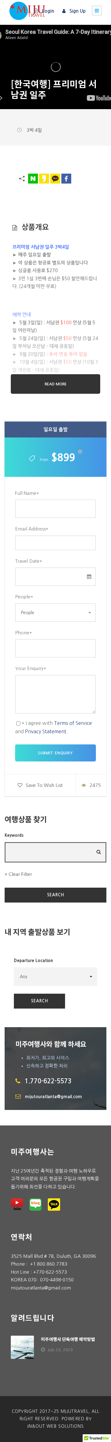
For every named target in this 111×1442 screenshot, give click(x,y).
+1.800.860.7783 (48, 1264)
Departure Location (33, 961)
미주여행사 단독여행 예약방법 (68, 1339)
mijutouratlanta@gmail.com (53, 1096)
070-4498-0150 (57, 1279)
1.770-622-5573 (48, 1081)
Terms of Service (73, 723)
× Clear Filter (18, 874)
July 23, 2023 (60, 1350)
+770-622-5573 (50, 1272)
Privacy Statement (45, 731)
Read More (56, 384)
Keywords (14, 835)
